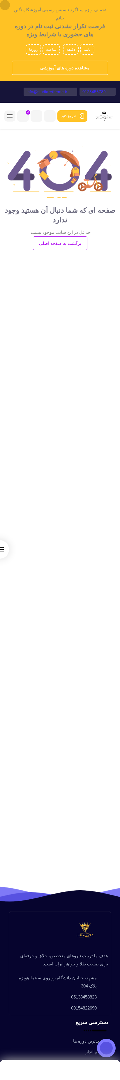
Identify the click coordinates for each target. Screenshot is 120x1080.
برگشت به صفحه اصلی (60, 243)
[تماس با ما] (106, 1048)
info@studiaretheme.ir (47, 91)
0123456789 (94, 91)
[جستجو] (36, 116)
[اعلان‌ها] (50, 116)
